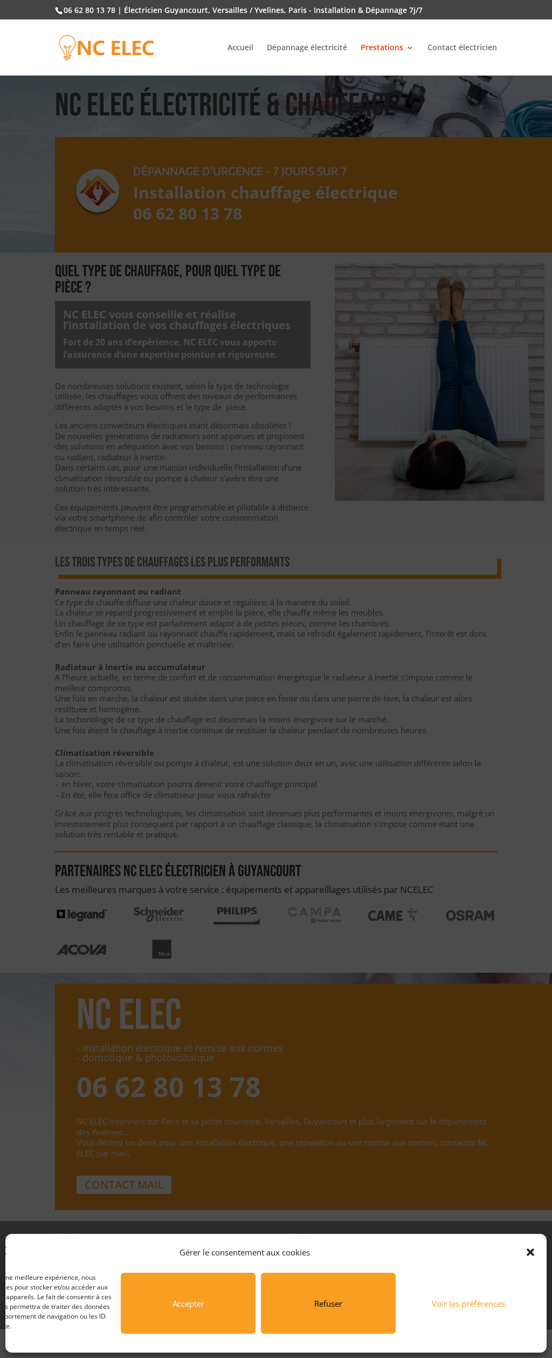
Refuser (328, 1303)
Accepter (188, 1303)
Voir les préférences (468, 1303)
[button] (530, 1252)
